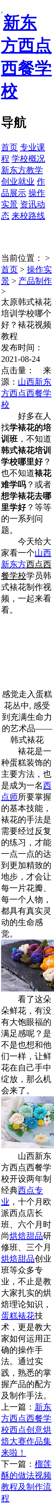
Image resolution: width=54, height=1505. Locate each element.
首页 (9, 147)
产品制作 (35, 281)
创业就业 (18, 181)
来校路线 (28, 215)
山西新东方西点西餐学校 (26, 393)
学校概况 (28, 158)
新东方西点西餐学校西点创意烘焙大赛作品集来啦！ (26, 1429)
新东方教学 (22, 170)
